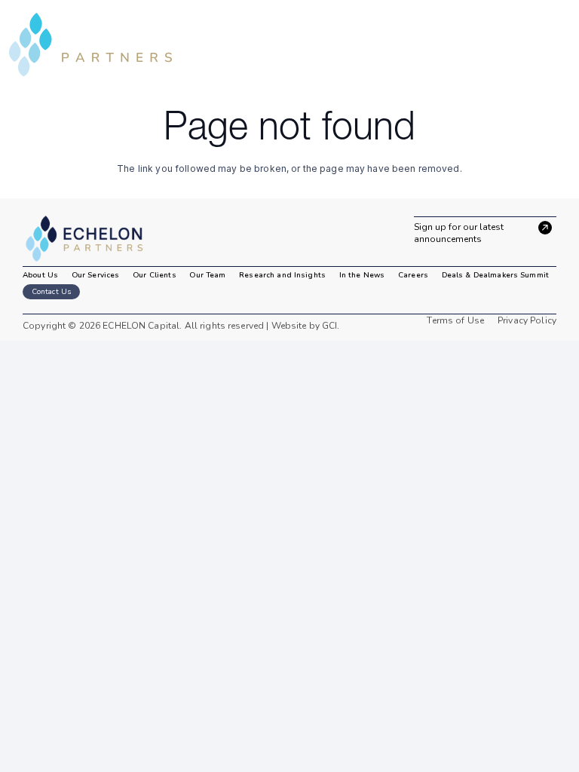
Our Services (96, 275)
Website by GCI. (303, 326)
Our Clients (154, 275)
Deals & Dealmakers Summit (495, 275)
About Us (40, 275)
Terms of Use (455, 320)
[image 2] (93, 239)
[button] (559, 44)
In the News (361, 275)
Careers (413, 275)
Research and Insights (282, 275)
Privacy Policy (527, 320)
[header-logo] (90, 45)
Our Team (207, 275)
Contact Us (51, 291)
